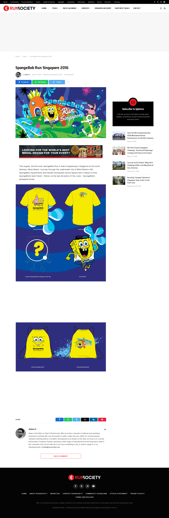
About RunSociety (38, 493)
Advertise (55, 493)
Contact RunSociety (73, 493)
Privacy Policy (137, 493)
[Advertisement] (84, 32)
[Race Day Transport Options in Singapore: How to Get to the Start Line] (119, 180)
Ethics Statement (119, 493)
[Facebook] (7, 149)
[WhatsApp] (7, 154)
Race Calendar (69, 8)
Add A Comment (61, 456)
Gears (38, 2)
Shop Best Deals (122, 8)
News (5, 2)
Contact (137, 8)
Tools (55, 8)
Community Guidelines (96, 493)
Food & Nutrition (27, 2)
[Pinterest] (7, 175)
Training (117, 2)
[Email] (7, 165)
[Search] (164, 8)
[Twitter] (7, 159)
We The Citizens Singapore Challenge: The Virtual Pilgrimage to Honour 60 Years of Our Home (140, 150)
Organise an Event (103, 8)
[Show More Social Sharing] (68, 82)
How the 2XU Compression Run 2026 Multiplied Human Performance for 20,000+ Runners (140, 136)
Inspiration (71, 2)
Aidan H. (27, 74)
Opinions (91, 2)
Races (99, 2)
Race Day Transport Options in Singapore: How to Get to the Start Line (138, 180)
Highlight (61, 2)
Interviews (81, 2)
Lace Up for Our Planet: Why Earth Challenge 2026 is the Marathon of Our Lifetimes (140, 165)
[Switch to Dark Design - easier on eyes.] (161, 8)
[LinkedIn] (7, 170)
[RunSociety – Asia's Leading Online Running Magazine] (19, 8)
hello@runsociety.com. (51, 447)
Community (14, 2)
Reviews (108, 2)
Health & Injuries (49, 2)
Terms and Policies (84, 497)
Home (44, 8)
